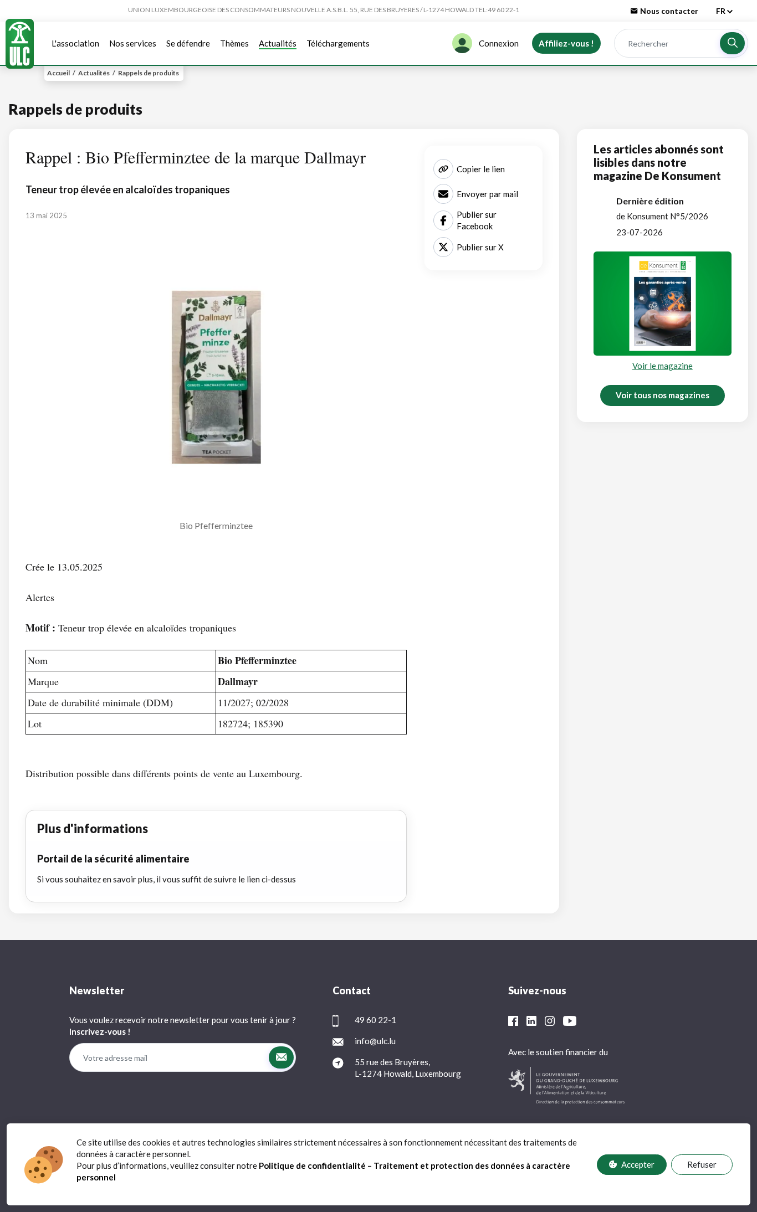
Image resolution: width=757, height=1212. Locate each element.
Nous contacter (669, 11)
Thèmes (234, 43)
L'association (75, 43)
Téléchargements (338, 43)
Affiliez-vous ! (566, 43)
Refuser (702, 1164)
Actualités (277, 43)
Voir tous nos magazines (662, 395)
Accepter (637, 1164)
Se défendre (188, 43)
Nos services (132, 43)
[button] (732, 43)
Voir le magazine (662, 366)
